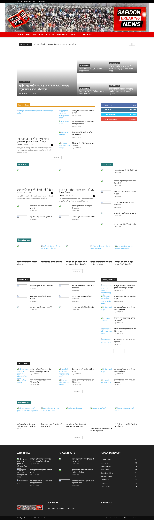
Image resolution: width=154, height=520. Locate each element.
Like (134, 105)
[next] (133, 44)
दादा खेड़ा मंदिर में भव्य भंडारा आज (51, 262)
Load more (55, 158)
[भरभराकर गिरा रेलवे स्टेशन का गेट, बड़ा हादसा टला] (106, 342)
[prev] (130, 44)
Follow (133, 110)
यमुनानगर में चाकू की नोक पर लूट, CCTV (41, 217)
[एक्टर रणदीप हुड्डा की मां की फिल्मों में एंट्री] (35, 178)
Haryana (50, 35)
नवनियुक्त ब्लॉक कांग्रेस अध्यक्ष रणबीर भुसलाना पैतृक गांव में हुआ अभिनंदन (55, 44)
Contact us (27, 1)
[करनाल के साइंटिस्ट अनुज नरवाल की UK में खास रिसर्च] (77, 178)
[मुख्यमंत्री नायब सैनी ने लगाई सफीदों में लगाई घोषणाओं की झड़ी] (64, 473)
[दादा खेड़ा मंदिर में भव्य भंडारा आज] (52, 252)
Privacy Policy (43, 1)
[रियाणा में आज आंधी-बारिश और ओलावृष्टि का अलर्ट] (22, 209)
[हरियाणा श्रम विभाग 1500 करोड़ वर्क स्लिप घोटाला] (64, 209)
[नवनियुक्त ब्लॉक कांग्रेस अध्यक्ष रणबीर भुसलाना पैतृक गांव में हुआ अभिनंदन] (47, 73)
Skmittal (20, 144)
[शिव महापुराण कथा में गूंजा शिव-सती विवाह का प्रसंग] (92, 62)
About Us (19, 1)
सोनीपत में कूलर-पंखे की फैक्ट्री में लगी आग (83, 217)
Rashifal (73, 35)
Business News (24, 82)
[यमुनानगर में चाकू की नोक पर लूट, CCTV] (22, 219)
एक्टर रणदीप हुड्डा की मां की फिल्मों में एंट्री (35, 189)
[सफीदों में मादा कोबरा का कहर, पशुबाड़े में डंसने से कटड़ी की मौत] (126, 252)
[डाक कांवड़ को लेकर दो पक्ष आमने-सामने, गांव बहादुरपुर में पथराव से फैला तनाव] (122, 62)
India (41, 35)
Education (31, 35)
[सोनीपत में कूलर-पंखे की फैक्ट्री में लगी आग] (64, 219)
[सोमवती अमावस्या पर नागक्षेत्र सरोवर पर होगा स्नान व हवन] (102, 252)
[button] (134, 35)
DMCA (34, 1)
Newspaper (62, 35)
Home (20, 35)
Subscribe (132, 119)
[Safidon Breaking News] (77, 17)
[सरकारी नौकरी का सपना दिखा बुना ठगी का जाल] (28, 252)
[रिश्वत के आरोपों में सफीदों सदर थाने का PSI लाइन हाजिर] (92, 85)
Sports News (86, 35)
